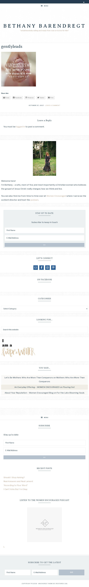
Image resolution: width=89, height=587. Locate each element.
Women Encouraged (56, 196)
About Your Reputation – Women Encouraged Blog (29, 393)
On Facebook (44, 280)
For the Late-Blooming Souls (70, 393)
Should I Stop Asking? (14, 477)
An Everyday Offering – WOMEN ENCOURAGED (37, 387)
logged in (20, 127)
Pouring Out (69, 387)
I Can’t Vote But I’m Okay (15, 489)
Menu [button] (46, 6)
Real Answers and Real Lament (18, 481)
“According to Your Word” (15, 485)
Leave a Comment (52, 105)
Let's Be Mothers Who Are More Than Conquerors (28, 377)
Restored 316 (61, 583)
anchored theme (45, 583)
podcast (34, 200)
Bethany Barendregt (44, 26)
